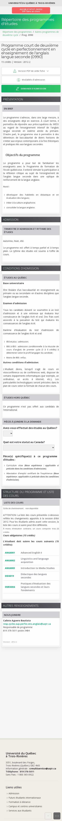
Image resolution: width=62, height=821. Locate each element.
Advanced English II (31, 552)
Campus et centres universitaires (25, 806)
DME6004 (10, 586)
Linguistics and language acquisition (35, 560)
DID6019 (9, 575)
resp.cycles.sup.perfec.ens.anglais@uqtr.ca (27, 623)
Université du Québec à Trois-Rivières (31, 3)
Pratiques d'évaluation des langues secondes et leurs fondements (35, 587)
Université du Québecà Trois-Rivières (21, 754)
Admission (14, 793)
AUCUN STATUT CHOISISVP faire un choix (31, 10)
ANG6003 (10, 568)
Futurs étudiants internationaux (25, 797)
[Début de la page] (48, 815)
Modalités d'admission (33, 79)
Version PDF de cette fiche (31, 70)
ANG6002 (10, 560)
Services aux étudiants (20, 810)
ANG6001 (10, 552)
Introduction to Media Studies (38, 568)
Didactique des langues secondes (34, 576)
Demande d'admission (33, 88)
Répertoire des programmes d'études (27, 21)
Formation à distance (20, 801)
